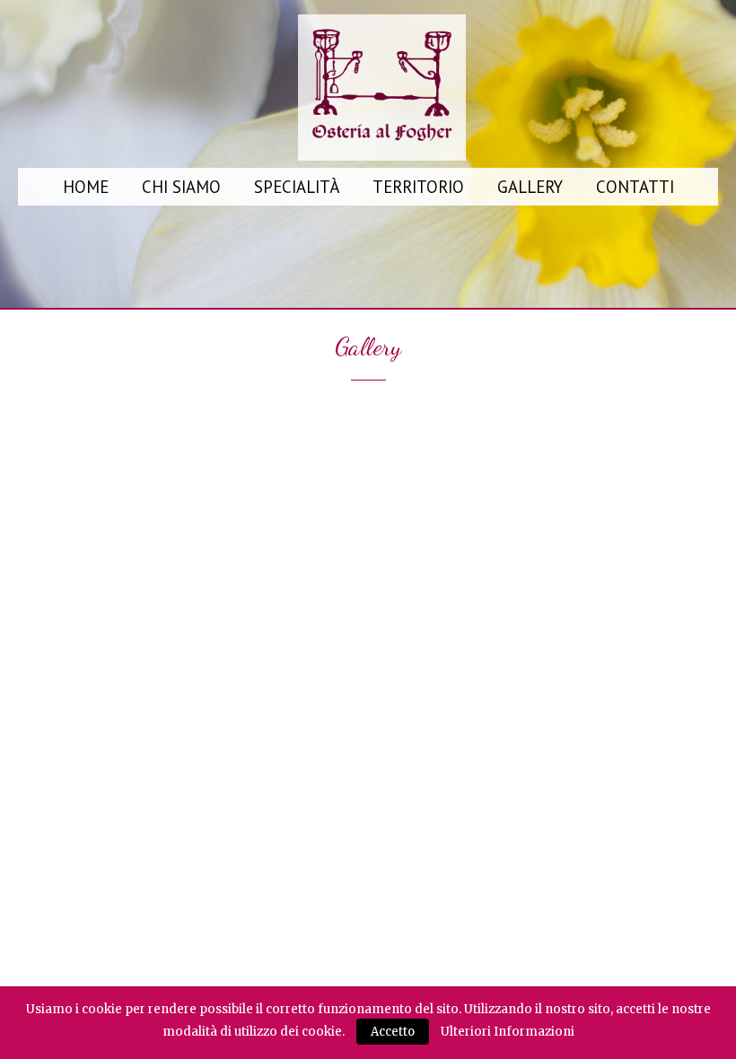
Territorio (418, 186)
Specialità (296, 186)
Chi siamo (181, 186)
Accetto (393, 1031)
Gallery (530, 186)
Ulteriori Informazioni (507, 1031)
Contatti (635, 186)
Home (86, 186)
